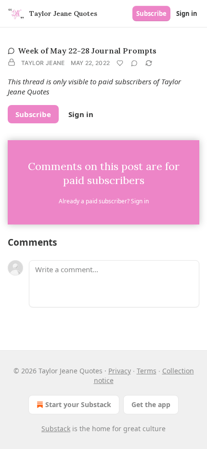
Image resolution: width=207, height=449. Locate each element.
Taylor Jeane (43, 62)
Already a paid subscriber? (104, 201)
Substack (55, 428)
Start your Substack (78, 404)
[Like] (120, 63)
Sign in (186, 13)
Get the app (150, 404)
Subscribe (151, 13)
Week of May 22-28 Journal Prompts (87, 50)
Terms (146, 370)
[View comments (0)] (134, 63)
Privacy (119, 370)
